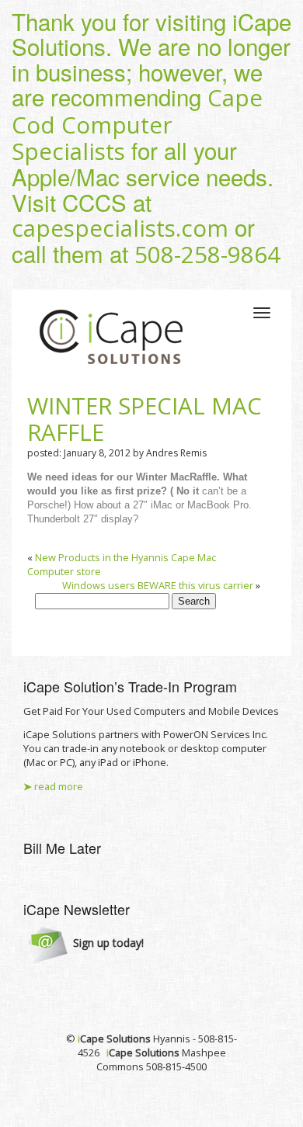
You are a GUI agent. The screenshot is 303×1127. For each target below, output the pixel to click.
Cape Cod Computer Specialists (137, 124)
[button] (85, 943)
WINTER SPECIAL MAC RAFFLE (144, 419)
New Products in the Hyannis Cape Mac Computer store (121, 564)
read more (53, 786)
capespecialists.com (120, 228)
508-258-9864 (207, 254)
